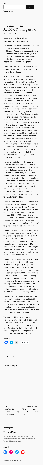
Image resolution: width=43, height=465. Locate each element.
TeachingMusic (8, 11)
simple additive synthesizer (17, 48)
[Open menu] (4, 15)
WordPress (17, 460)
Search (5, 3)
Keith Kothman (22, 38)
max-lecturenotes (23, 41)
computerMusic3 (10, 41)
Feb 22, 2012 (7, 38)
